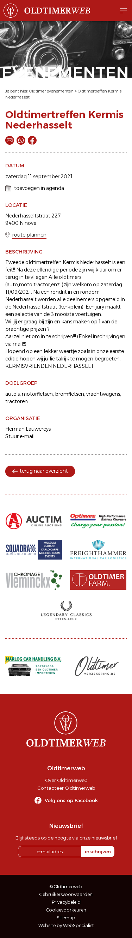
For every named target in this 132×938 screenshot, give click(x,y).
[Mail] (9, 140)
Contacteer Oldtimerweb (66, 788)
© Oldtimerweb (66, 886)
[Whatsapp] (21, 140)
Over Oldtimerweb (66, 780)
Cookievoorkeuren (66, 910)
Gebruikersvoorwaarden (66, 894)
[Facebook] (32, 140)
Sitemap (66, 917)
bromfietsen (69, 394)
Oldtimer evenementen (51, 91)
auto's (12, 394)
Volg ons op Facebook (71, 800)
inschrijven (98, 851)
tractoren (16, 401)
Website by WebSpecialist (66, 925)
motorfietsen (37, 394)
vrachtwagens (103, 394)
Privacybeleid (66, 902)
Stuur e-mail (19, 436)
